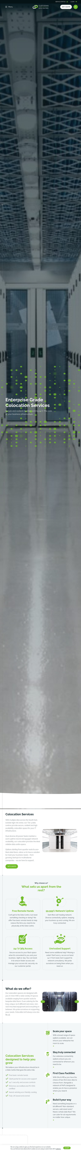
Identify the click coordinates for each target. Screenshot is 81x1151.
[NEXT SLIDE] (77, 1001)
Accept (67, 1148)
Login (72, 1)
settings (58, 1149)
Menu (10, 7)
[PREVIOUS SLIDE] (43, 1001)
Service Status (60, 1)
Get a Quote (66, 7)
